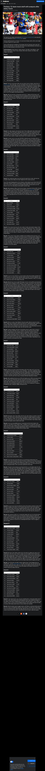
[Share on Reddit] (21, 614)
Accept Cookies (32, 760)
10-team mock (7, 84)
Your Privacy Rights (32, 766)
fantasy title (31, 189)
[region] (22, 764)
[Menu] (1, 1)
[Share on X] (19, 614)
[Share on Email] (26, 614)
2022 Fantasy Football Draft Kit (28, 37)
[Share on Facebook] (24, 614)
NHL (12, 3)
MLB (15, 3)
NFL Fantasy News (19, 38)
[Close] (34, 758)
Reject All (32, 763)
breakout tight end (17, 563)
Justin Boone (6, 10)
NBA (10, 3)
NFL (7, 3)
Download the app (40, 1)
